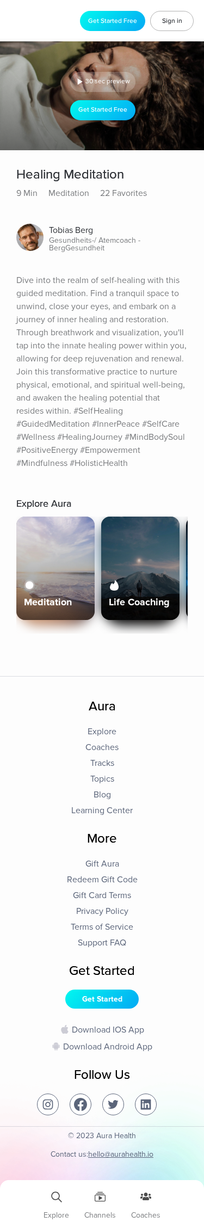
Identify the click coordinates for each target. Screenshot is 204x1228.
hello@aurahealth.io (120, 1154)
